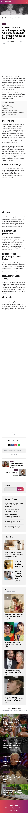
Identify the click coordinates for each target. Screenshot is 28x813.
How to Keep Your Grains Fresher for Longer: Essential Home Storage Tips (13, 504)
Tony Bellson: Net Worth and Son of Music (13, 778)
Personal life (6, 105)
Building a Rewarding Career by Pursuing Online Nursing (13, 522)
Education (5, 717)
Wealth (4, 23)
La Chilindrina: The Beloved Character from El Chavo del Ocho (12, 644)
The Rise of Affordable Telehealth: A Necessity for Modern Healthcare (12, 516)
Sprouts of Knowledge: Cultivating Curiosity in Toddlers (11, 722)
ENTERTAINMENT (6, 756)
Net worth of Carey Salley (10, 114)
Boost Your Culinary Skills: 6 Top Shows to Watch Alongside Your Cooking (13, 616)
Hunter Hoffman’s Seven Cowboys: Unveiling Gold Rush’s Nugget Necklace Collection (13, 698)
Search (7, 485)
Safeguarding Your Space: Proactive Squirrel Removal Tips (12, 793)
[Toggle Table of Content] (23, 103)
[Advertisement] (14, 61)
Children (5, 108)
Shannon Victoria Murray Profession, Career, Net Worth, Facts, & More (12, 746)
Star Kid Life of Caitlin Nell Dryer (12, 762)
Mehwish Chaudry (11, 41)
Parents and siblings (8, 107)
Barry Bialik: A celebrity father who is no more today (16, 465)
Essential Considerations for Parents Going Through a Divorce (13, 526)
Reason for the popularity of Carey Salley (14, 112)
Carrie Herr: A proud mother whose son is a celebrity (11, 473)
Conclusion (6, 116)
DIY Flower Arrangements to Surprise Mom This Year (12, 510)
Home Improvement (7, 787)
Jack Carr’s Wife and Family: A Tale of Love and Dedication (12, 671)
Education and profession (10, 110)
